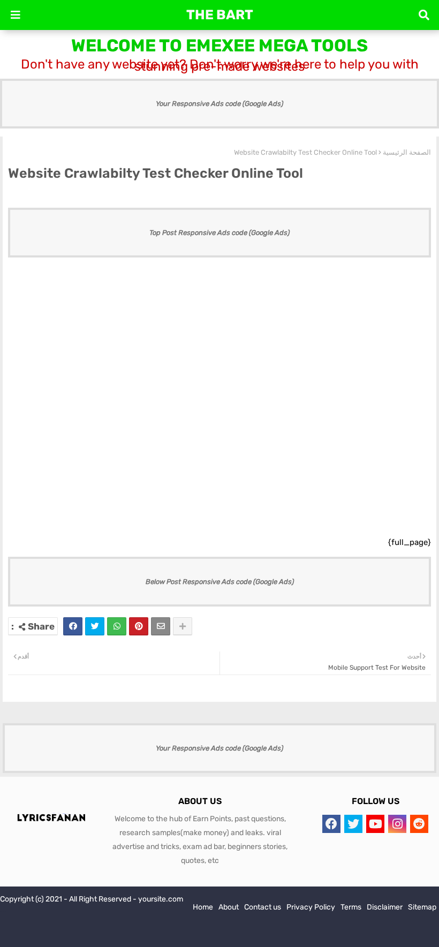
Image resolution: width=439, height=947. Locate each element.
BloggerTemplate (186, 936)
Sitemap (422, 907)
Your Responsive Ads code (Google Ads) (219, 104)
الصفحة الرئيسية (407, 152)
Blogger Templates (72, 936)
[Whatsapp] (116, 626)
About (228, 907)
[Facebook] (72, 626)
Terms (350, 907)
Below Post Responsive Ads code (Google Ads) (220, 582)
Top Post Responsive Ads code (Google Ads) (219, 233)
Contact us (262, 907)
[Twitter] (94, 626)
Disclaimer (385, 907)
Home (203, 907)
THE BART (219, 14)
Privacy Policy (310, 907)
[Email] (160, 626)
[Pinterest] (138, 626)
